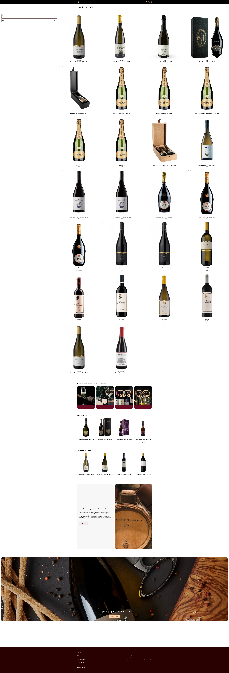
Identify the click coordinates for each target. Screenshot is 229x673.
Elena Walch (79, 60)
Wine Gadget (130, 657)
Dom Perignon (86, 438)
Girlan (79, 215)
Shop (132, 655)
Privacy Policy (149, 661)
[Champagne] (105, 397)
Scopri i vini (83, 523)
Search (150, 652)
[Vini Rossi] (124, 397)
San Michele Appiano (121, 371)
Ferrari (207, 60)
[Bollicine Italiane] (86, 397)
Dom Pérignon (105, 438)
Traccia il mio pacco (129, 652)
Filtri (28, 20)
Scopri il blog (114, 616)
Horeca (150, 665)
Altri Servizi (150, 654)
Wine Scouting (130, 659)
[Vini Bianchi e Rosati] (143, 397)
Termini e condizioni (148, 659)
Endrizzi (121, 60)
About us (131, 661)
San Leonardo (79, 319)
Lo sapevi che (149, 657)
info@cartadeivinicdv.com (82, 666)
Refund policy (149, 663)
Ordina (3, 15)
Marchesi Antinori (86, 473)
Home (132, 654)
